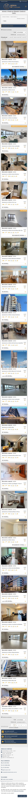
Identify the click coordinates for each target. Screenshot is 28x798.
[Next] (25, 50)
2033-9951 (24, 1)
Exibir (15, 32)
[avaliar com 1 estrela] (1, 726)
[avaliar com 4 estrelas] (6, 726)
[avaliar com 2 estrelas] (3, 726)
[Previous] (3, 50)
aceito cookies (23, 796)
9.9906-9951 (6, 765)
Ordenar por (13, 34)
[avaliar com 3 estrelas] (4, 726)
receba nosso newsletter (7, 779)
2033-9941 (5, 767)
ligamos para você (6, 769)
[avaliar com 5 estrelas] (7, 726)
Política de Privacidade (19, 791)
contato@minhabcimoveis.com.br (9, 772)
